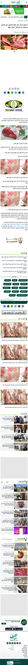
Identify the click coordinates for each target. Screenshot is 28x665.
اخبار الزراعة (18, 224)
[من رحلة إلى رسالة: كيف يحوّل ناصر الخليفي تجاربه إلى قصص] (21, 505)
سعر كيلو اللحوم (6, 287)
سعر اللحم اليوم (23, 291)
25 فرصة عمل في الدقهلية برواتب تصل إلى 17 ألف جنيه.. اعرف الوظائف (8, 546)
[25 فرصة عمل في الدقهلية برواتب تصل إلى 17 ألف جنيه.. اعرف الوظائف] (21, 547)
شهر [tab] (2, 482)
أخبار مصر (25, 645)
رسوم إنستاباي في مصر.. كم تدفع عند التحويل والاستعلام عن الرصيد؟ (8, 530)
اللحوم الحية (15, 287)
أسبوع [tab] (7, 482)
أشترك (4, 623)
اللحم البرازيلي (15, 291)
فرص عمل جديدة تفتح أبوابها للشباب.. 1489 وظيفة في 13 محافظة (8, 555)
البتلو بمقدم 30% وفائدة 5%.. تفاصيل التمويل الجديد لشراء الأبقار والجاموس (14, 268)
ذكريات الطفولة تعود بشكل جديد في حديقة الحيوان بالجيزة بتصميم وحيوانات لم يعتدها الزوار (14, 272)
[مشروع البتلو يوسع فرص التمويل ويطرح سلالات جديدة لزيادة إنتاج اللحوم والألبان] (21, 447)
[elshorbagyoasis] (14, 240)
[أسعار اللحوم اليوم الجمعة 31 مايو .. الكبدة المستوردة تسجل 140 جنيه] (14, 352)
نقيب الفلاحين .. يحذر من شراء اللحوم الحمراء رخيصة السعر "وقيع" (16, 407)
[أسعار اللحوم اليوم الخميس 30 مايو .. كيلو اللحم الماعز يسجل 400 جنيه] (14, 374)
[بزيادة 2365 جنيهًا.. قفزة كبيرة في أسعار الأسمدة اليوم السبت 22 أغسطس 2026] (21, 589)
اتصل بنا (13, 646)
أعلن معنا (12, 645)
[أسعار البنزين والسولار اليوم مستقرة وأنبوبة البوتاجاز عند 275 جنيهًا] (21, 513)
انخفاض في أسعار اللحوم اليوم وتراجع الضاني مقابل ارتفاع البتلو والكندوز (8, 522)
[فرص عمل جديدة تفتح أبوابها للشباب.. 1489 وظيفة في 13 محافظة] (21, 555)
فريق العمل (12, 649)
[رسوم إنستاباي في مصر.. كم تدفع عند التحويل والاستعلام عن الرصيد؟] (21, 530)
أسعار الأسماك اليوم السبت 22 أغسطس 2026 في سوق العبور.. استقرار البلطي (13, 258)
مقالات (18, 226)
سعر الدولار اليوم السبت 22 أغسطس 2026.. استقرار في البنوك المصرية (7, 580)
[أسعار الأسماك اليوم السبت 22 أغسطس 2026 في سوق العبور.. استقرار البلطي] (21, 563)
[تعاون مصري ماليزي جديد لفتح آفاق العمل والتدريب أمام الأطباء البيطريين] (21, 429)
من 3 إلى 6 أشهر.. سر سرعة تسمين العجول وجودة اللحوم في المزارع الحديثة (14, 265)
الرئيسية (25, 20)
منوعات (14, 226)
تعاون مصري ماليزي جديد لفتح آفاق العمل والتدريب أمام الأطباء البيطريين (7, 428)
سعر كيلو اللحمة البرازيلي (22, 295)
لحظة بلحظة (21, 539)
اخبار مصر (23, 224)
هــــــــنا (7, 209)
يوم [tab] (12, 482)
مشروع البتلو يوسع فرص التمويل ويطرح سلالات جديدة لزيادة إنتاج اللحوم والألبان (8, 446)
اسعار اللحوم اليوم (23, 287)
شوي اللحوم (12, 295)
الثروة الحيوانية (20, 20)
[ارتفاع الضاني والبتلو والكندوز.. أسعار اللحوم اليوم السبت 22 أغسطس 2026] (21, 572)
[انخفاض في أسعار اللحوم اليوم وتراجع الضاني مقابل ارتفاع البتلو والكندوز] (21, 522)
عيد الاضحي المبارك (22, 280)
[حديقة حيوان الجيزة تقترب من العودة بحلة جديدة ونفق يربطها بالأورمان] (21, 488)
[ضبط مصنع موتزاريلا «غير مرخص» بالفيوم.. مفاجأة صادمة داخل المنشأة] (21, 420)
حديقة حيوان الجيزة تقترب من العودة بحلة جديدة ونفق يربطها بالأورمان (8, 488)
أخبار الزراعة (25, 647)
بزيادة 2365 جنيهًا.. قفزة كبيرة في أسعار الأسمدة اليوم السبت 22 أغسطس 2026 (8, 589)
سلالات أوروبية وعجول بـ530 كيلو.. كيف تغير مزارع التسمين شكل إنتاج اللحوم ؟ (7, 437)
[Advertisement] (14, 71)
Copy (14, 302)
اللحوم (24, 118)
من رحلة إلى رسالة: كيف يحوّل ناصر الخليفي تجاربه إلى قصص (7, 504)
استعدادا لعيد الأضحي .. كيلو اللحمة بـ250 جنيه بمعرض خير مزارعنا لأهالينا (15, 340)
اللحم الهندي (7, 291)
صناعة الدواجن (13, 224)
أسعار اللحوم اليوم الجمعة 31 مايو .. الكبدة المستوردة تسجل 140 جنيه (15, 362)
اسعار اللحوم (7, 280)
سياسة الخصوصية (11, 648)
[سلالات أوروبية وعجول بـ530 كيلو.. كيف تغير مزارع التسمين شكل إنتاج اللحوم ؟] (21, 438)
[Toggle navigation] (26, 2)
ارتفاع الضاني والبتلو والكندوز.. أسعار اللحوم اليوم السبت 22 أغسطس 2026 (14, 261)
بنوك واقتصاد (24, 651)
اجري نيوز (14, 280)
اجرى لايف (22, 226)
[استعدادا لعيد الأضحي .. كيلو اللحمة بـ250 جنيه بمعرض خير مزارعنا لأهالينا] (14, 330)
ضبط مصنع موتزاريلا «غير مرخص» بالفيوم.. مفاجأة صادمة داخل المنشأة (8, 419)
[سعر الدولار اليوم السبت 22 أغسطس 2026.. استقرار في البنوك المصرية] (21, 580)
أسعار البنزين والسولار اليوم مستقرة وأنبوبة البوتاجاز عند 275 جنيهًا (7, 513)
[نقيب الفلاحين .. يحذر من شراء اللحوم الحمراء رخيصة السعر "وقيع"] (14, 397)
